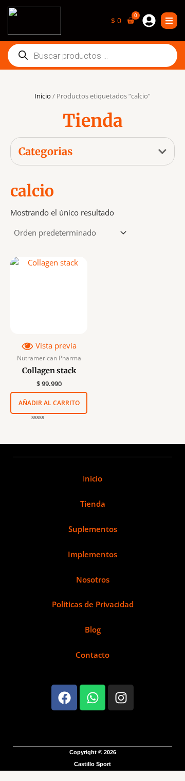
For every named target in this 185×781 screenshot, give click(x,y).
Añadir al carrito (49, 402)
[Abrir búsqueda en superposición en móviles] (92, 55)
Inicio (42, 96)
